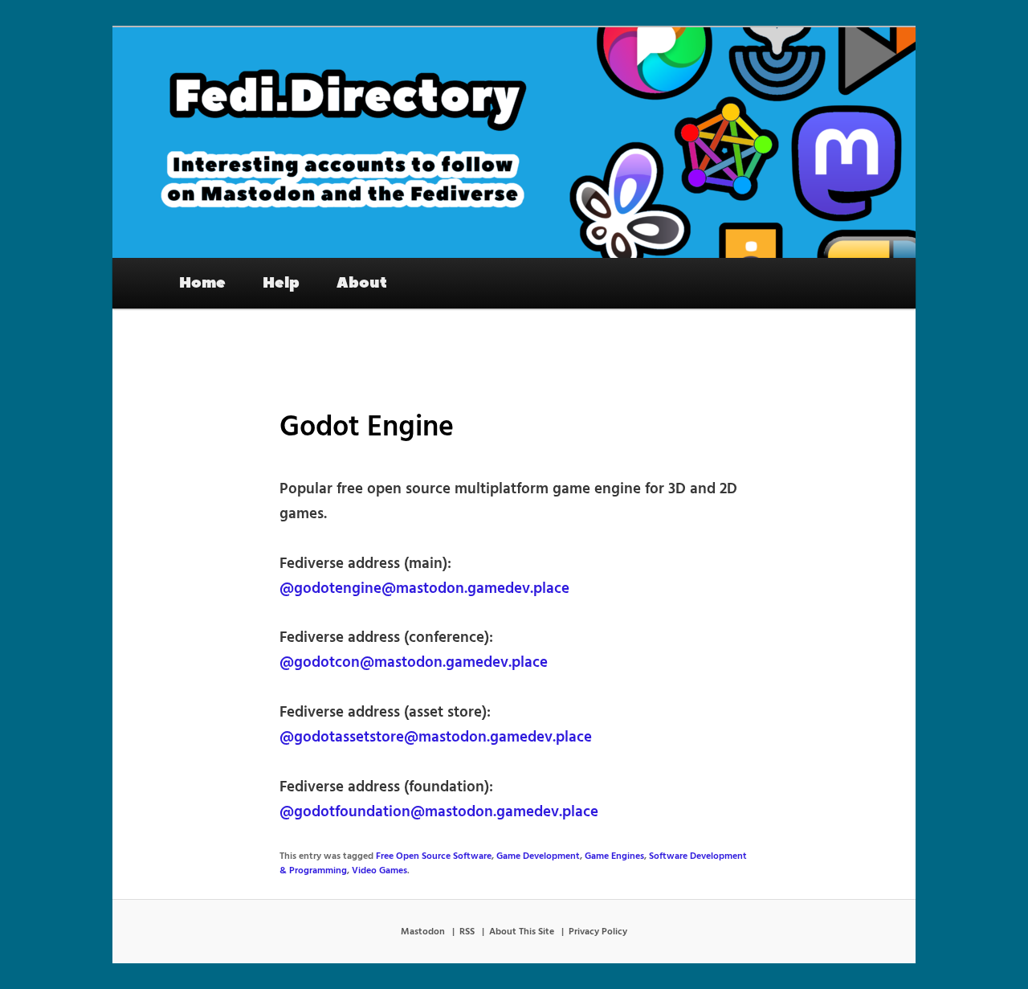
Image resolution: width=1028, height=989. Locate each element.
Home (202, 282)
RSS (467, 932)
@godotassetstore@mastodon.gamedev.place (435, 737)
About (362, 282)
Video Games (379, 871)
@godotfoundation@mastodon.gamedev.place (438, 812)
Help (281, 282)
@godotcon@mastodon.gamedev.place (413, 663)
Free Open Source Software (434, 856)
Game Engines (614, 856)
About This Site (521, 932)
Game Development (538, 856)
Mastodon (423, 932)
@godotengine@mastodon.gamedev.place (424, 589)
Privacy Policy (598, 932)
